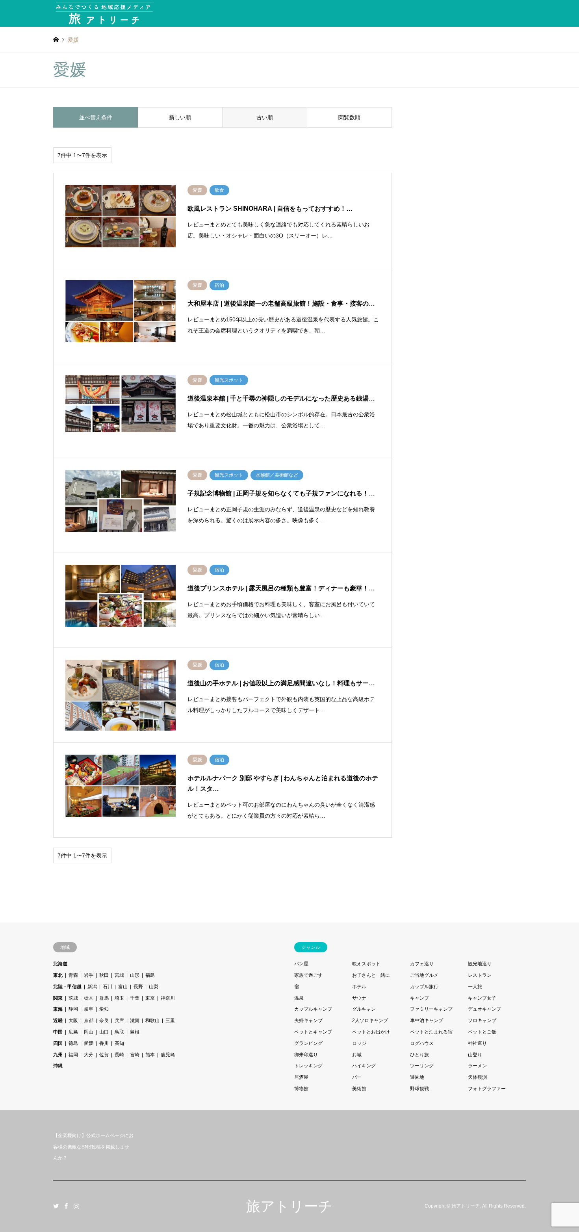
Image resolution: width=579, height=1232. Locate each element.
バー (357, 1077)
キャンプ (419, 998)
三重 (170, 1020)
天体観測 (477, 1077)
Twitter (56, 1206)
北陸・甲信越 (67, 986)
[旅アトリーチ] (104, 13)
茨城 (73, 998)
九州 (58, 1055)
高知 (119, 1043)
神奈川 (168, 998)
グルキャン (364, 1009)
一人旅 (475, 986)
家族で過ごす (308, 975)
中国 (58, 1032)
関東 (58, 998)
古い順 (264, 117)
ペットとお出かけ (371, 1032)
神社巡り (477, 1043)
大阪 (73, 1020)
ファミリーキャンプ (431, 1009)
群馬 (104, 998)
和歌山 (152, 1020)
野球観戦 (419, 1088)
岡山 (88, 1032)
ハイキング (364, 1066)
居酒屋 (301, 1077)
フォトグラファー (487, 1088)
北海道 (60, 964)
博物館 (301, 1088)
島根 (134, 1032)
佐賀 (104, 1055)
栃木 (88, 998)
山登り (475, 1055)
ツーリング (422, 1066)
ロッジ (359, 1043)
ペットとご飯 (482, 1032)
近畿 (58, 1020)
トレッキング (308, 1066)
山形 (134, 975)
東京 (150, 998)
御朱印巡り (306, 1055)
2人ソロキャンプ (370, 1020)
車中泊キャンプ (426, 1020)
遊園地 (417, 1077)
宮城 (119, 975)
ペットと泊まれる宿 (431, 1032)
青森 (73, 975)
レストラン (480, 975)
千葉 (134, 998)
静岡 (73, 1009)
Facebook (66, 1206)
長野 (138, 986)
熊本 (150, 1055)
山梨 (153, 986)
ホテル (359, 986)
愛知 (104, 1009)
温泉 (299, 998)
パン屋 (301, 964)
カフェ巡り (422, 964)
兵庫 (119, 1020)
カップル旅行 (424, 986)
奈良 (104, 1020)
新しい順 (180, 117)
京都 (88, 1020)
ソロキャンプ (482, 1020)
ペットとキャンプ (313, 1032)
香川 (104, 1043)
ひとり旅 (419, 1055)
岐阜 (88, 1009)
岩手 (88, 975)
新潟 (92, 986)
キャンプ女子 (482, 998)
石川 (107, 986)
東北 (58, 975)
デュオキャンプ (484, 1009)
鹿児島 (168, 1055)
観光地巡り (480, 964)
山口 (104, 1032)
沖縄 (58, 1066)
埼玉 (119, 998)
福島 (150, 975)
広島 (73, 1032)
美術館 (359, 1088)
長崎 (119, 1055)
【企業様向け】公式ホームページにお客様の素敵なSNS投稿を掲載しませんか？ (93, 1147)
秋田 (104, 975)
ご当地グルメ (424, 975)
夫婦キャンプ (308, 1020)
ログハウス (422, 1043)
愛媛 (88, 1043)
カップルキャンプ (313, 1009)
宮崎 (134, 1055)
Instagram (76, 1206)
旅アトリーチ (289, 1206)
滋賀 (134, 1020)
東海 (58, 1009)
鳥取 (119, 1032)
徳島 (73, 1043)
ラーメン (477, 1066)
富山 (123, 986)
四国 (58, 1043)
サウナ (359, 998)
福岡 (73, 1055)
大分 (88, 1055)
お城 (357, 1055)
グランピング (308, 1043)
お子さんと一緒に (371, 975)
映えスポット (366, 964)
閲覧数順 (349, 117)
